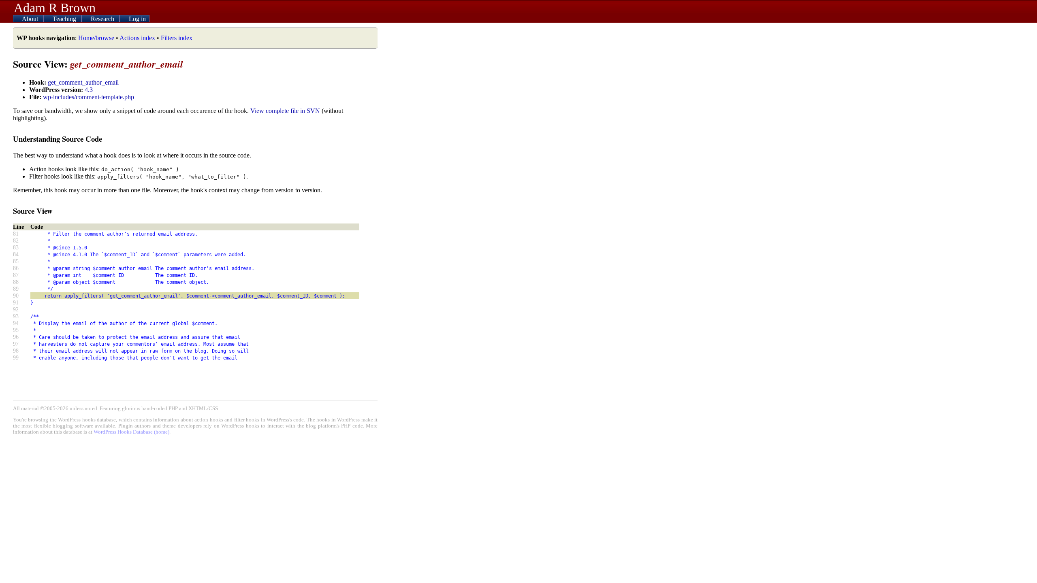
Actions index (137, 37)
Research (103, 18)
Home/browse (96, 37)
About (31, 18)
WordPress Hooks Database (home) (131, 432)
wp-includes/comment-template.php (88, 97)
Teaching (65, 18)
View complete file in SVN (285, 110)
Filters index (176, 37)
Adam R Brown (55, 7)
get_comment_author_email (83, 82)
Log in (137, 18)
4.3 (89, 89)
